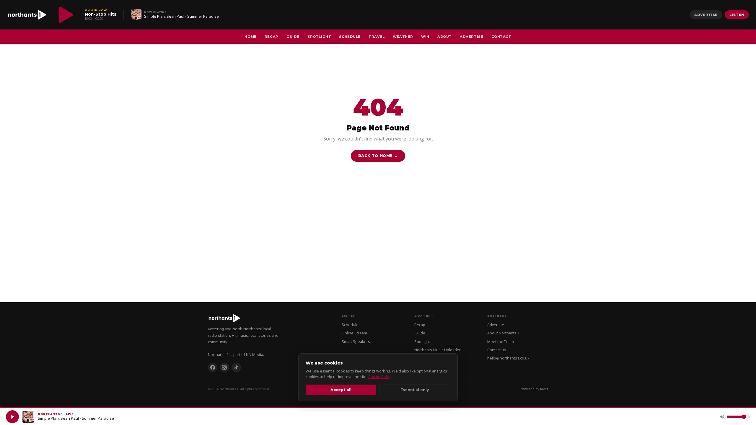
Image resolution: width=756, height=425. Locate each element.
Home (250, 37)
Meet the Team (500, 341)
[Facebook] (212, 367)
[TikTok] (236, 367)
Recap (271, 37)
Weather (403, 37)
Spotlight (319, 37)
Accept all (340, 390)
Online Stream (354, 333)
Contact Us (496, 349)
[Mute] (722, 416)
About (444, 37)
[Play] (12, 416)
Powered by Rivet (534, 389)
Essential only (414, 390)
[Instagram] (224, 367)
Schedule (350, 37)
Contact (501, 37)
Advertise (706, 15)
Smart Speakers (356, 341)
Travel (376, 37)
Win (425, 37)
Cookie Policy (379, 376)
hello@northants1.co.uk (508, 358)
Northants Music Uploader (437, 349)
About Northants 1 (503, 333)
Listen (736, 15)
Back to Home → (378, 155)
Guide (292, 37)
